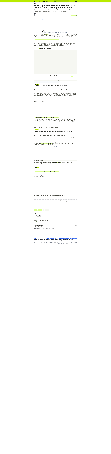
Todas (35, 228)
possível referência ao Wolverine (45, 143)
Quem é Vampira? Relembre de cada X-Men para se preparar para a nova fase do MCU (53, 131)
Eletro (53, 228)
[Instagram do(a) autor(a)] (36, 222)
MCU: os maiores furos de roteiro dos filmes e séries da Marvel (47, 171)
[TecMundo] (36, 1)
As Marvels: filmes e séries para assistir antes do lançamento (47, 117)
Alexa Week (42, 228)
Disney (43, 31)
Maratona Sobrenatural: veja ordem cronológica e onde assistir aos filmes (51, 85)
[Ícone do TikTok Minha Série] (76, 1)
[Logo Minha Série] (46, 1)
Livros (50, 228)
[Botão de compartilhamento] (72, 15)
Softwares (38, 228)
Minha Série (36, 3)
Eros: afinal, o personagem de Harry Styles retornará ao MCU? (47, 39)
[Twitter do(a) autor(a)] (34, 222)
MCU (72, 76)
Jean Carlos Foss (38, 215)
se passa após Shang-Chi (56, 162)
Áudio (55, 228)
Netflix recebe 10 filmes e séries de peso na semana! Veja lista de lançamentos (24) (53, 169)
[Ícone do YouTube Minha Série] (75, 1)
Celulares (46, 228)
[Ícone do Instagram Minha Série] (73, 1)
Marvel (46, 34)
